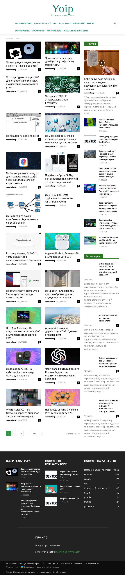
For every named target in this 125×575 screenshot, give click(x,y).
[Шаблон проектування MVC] (51, 489)
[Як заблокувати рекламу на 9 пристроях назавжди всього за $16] (23, 278)
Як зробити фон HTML (69, 499)
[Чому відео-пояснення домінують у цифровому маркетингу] (62, 48)
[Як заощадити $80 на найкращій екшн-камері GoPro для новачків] (23, 356)
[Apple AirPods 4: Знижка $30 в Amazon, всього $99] (62, 241)
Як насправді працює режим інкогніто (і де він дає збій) (30, 472)
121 (34, 433)
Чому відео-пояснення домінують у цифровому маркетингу (59, 61)
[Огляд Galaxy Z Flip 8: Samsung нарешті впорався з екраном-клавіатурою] (23, 397)
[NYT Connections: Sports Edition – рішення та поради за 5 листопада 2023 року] (90, 122)
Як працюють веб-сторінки (22, 135)
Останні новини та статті (76, 31)
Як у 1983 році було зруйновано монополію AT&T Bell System (59, 198)
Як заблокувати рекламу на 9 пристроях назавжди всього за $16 (22, 294)
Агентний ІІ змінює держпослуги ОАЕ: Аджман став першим (61, 331)
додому (9, 38)
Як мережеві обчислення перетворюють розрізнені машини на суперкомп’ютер (61, 139)
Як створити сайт (23, 23)
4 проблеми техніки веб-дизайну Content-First (70, 474)
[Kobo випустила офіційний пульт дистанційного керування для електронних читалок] (101, 62)
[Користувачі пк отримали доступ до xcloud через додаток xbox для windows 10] (90, 223)
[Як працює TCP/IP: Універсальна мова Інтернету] (62, 84)
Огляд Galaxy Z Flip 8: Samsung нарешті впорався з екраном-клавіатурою (22, 413)
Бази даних (65, 23)
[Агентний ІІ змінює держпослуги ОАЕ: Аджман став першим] (62, 316)
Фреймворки (38, 31)
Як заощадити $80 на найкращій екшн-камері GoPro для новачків (20, 372)
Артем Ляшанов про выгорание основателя (108, 318)
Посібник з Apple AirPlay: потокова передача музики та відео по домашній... (61, 179)
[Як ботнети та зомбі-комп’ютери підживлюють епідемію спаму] (23, 202)
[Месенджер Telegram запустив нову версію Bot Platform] (90, 139)
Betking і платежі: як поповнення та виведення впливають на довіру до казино (108, 406)
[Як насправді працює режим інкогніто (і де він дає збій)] (23, 50)
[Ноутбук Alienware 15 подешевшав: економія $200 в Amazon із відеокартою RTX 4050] (23, 316)
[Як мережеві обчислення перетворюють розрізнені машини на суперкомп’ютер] (62, 122)
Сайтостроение (22, 31)
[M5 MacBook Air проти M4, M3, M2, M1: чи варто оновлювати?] (90, 240)
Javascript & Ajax (42, 23)
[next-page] (41, 433)
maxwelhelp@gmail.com (67, 551)
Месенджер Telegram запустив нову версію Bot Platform (108, 139)
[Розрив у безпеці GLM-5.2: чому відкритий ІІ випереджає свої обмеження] (23, 241)
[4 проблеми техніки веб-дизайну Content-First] (51, 474)
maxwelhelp (11, 69)
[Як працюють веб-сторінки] (23, 122)
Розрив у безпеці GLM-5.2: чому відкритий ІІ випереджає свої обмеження (23, 257)
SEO (55, 23)
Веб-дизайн (78, 23)
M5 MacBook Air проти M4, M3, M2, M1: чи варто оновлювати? (108, 240)
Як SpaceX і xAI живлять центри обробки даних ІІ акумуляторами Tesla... (59, 294)
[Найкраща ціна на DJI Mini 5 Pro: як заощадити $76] (62, 397)
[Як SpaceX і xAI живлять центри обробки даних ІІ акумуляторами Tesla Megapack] (62, 278)
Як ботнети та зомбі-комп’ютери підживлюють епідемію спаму (22, 219)
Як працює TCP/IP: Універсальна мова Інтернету (56, 99)
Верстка (91, 23)
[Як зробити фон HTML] (51, 501)
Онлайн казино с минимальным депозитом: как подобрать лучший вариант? (108, 269)
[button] (115, 23)
